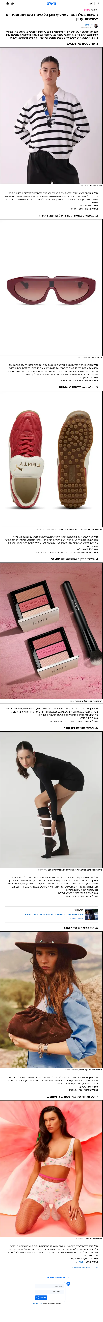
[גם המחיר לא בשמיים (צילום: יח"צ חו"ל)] (51, 289)
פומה (96, 1267)
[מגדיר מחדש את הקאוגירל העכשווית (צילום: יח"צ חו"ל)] (51, 1001)
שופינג (74, 1267)
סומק (79, 1267)
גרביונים (90, 1267)
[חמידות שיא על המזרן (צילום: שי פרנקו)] (51, 1170)
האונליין (80, 1262)
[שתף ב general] (7, 3)
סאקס (84, 1267)
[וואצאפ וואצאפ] (12, 3)
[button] (90, 3)
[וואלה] (51, 3)
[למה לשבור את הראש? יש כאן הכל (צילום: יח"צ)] (51, 633)
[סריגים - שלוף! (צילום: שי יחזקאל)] (51, 117)
